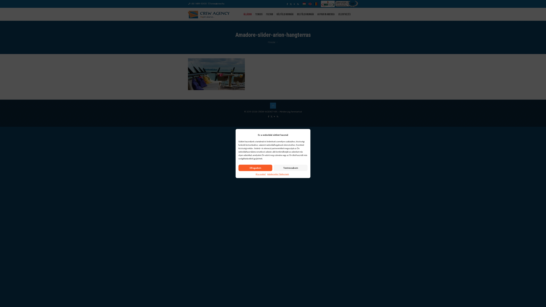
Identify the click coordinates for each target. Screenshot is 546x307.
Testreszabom (290, 168)
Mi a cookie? (261, 174)
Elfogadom (255, 168)
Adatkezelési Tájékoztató (278, 174)
